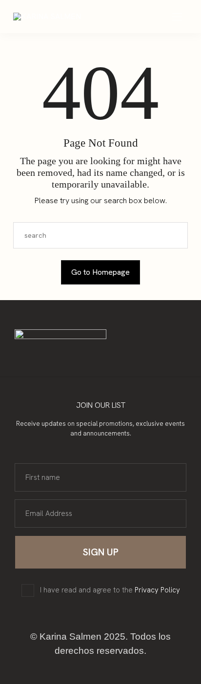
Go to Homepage (100, 272)
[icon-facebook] (100, 356)
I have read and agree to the (110, 590)
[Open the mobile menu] (177, 17)
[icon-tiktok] (111, 356)
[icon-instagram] (89, 356)
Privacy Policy (157, 590)
